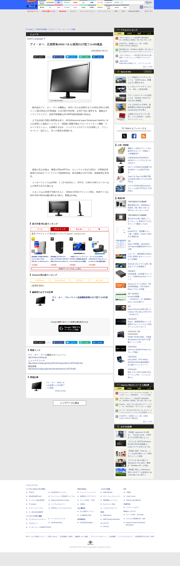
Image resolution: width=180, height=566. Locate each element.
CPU (123, 11)
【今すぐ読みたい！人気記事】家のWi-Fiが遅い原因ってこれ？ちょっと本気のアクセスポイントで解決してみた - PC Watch (136, 57)
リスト (49, 57)
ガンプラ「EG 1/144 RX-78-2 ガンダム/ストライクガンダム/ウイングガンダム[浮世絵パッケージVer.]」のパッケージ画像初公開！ (136, 412)
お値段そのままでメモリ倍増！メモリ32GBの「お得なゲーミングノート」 (139, 116)
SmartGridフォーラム (58, 492)
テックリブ (104, 523)
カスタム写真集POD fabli (135, 519)
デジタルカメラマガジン (37, 519)
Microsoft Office (134, 11)
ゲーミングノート (104, 11)
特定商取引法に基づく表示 (144, 536)
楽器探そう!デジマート (88, 496)
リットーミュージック (88, 492)
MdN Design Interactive (111, 519)
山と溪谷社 (81, 508)
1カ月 (149, 33)
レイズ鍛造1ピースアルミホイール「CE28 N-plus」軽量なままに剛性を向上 (139, 80)
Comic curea (130, 496)
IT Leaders (32, 504)
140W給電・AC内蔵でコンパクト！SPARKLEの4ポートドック (140, 276)
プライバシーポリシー (98, 536)
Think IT (31, 492)
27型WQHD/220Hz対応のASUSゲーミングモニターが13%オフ (139, 160)
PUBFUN (127, 504)
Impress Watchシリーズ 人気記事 (135, 385)
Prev (33, 251)
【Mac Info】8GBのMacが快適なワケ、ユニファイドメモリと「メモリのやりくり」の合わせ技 (135, 63)
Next (105, 251)
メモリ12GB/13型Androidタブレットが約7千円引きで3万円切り (140, 188)
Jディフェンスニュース (111, 496)
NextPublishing (56, 522)
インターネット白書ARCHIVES (40, 527)
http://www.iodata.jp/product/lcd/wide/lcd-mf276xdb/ (52, 369)
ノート (40, 229)
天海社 (128, 492)
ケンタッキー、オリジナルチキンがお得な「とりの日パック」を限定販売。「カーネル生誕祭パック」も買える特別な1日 (135, 395)
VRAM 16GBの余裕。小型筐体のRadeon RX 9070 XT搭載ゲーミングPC (139, 339)
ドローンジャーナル (36, 508)
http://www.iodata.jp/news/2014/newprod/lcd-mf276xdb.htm (55, 363)
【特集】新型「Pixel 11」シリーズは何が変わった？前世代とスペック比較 (140, 453)
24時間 (129, 33)
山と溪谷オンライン (87, 511)
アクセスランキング (129, 30)
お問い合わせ (52, 536)
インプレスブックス (58, 519)
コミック (99, 280)
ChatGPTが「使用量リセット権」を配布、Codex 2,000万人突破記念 (139, 234)
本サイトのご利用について (35, 536)
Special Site (126, 72)
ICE (125, 489)
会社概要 (112, 536)
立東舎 (82, 504)
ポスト (41, 57)
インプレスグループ (125, 536)
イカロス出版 (105, 489)
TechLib (106, 526)
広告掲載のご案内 (66, 536)
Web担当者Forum (35, 496)
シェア (60, 57)
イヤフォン (40, 280)
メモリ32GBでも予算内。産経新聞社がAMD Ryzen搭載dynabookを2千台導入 (139, 107)
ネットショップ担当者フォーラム (63, 496)
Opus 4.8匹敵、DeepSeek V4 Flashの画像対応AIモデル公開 (140, 246)
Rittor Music (82, 489)
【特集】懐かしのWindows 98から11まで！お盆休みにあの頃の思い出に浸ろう (140, 472)
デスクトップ (59, 229)
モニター (73, 11)
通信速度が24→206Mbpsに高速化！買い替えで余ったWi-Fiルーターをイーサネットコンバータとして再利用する (136, 51)
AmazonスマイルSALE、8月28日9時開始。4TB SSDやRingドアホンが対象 (139, 286)
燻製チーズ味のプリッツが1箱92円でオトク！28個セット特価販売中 (139, 151)
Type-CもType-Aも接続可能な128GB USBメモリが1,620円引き (140, 179)
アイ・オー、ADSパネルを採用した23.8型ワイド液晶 (55, 385)
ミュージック (59, 280)
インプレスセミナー (58, 504)
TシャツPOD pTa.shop (134, 515)
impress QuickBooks (133, 500)
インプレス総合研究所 (37, 500)
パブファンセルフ (132, 507)
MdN (102, 512)
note (86, 57)
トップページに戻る (69, 403)
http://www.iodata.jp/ (37, 357)
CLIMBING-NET (85, 515)
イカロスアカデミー (110, 508)
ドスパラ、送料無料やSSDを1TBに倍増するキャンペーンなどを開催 (140, 256)
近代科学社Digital (86, 522)
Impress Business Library (60, 500)
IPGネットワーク (130, 511)
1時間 (119, 33)
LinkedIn (99, 57)
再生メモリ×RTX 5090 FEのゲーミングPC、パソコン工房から (139, 374)
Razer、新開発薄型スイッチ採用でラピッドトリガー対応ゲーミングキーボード (140, 324)
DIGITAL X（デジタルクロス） (62, 508)
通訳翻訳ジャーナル (110, 500)
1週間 (139, 33)
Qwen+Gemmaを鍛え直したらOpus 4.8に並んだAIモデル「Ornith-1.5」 (140, 311)
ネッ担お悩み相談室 (36, 512)
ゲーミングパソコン (87, 11)
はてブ (73, 57)
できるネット (33, 523)
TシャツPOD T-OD (87, 500)
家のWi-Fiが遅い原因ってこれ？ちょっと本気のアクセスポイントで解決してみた (140, 221)
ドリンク (79, 280)
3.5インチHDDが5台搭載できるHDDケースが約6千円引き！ (140, 169)
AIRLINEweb (107, 492)
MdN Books (107, 515)
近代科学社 (81, 519)
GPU (116, 11)
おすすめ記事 (126, 427)
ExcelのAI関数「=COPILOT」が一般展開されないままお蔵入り (140, 299)
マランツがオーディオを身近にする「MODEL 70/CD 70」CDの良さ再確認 (140, 98)
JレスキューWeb (109, 504)
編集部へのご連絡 (81, 536)
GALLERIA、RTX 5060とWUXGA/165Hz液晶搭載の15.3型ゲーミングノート (139, 362)
